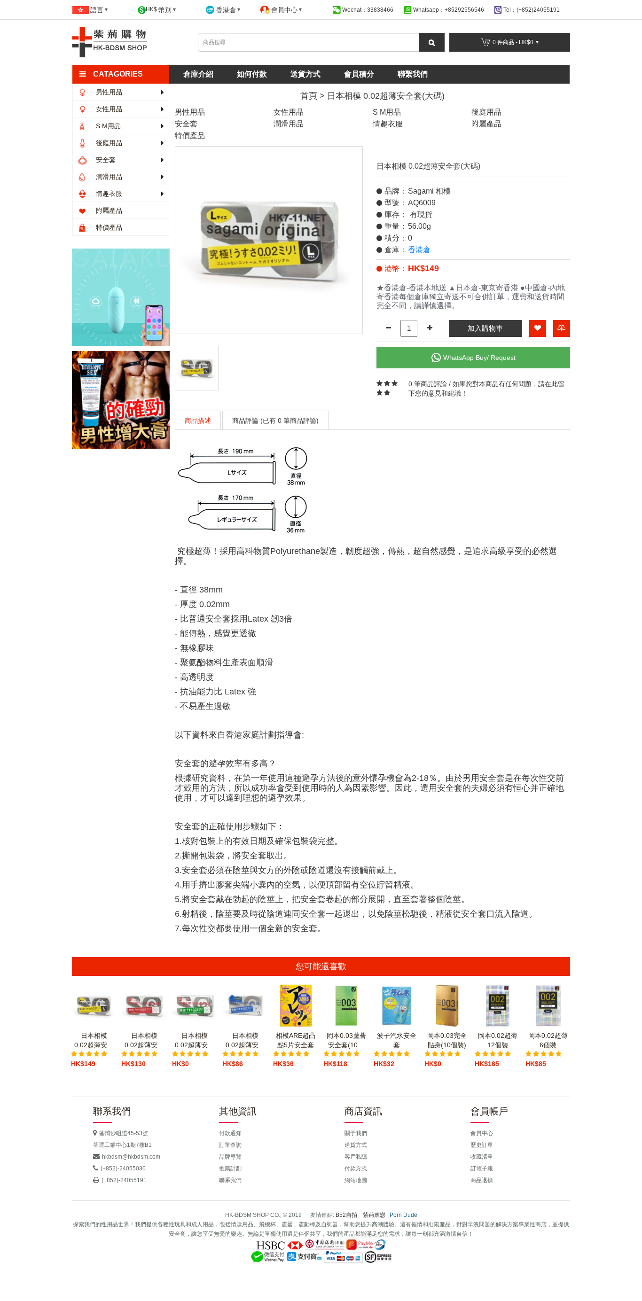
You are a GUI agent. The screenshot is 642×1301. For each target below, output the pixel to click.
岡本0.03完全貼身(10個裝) (447, 1040)
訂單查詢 (230, 1145)
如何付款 (252, 74)
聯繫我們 (413, 74)
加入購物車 (485, 328)
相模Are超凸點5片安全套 (295, 1040)
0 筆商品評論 (427, 384)
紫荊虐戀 (374, 1215)
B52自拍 (346, 1215)
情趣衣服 (108, 193)
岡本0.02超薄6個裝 (548, 1040)
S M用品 (107, 126)
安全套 (105, 160)
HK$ (159, 10)
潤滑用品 (108, 176)
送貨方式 (305, 74)
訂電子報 (481, 1168)
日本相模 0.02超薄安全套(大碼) (386, 96)
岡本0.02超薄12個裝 (497, 1040)
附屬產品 (108, 210)
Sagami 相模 (429, 191)
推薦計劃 (230, 1168)
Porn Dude (403, 1215)
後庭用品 (108, 143)
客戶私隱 (355, 1156)
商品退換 (481, 1180)
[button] (124, 74)
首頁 (308, 96)
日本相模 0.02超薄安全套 (144, 1041)
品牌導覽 (230, 1156)
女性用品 (108, 109)
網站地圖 (355, 1180)
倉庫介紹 (198, 74)
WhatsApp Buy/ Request (479, 357)
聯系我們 (230, 1180)
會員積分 (359, 74)
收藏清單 (481, 1156)
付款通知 (230, 1133)
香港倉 (419, 250)
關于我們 (355, 1133)
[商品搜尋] (432, 42)
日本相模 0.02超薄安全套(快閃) (245, 1041)
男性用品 (108, 92)
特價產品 (108, 227)
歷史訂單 (481, 1145)
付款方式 (355, 1168)
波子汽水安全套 (396, 1040)
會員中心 (481, 1133)
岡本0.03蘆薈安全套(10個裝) (346, 1041)
